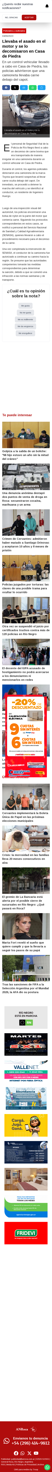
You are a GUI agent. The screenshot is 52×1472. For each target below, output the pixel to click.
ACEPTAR (29, 17)
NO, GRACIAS (11, 17)
